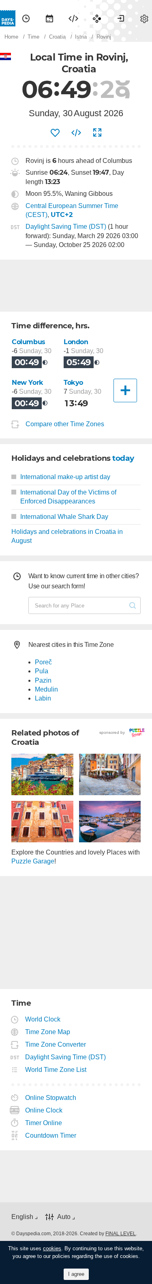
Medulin (46, 689)
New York (27, 382)
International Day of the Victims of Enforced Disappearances (68, 497)
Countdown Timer (51, 1135)
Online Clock (44, 1110)
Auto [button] (64, 1216)
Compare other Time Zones (65, 424)
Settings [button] (144, 18)
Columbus (28, 342)
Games (97, 18)
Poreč (43, 662)
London (76, 342)
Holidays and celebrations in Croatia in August (67, 536)
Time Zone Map (48, 1031)
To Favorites (55, 133)
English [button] (22, 1216)
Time (26, 18)
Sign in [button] (120, 18)
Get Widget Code (76, 133)
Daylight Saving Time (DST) (66, 226)
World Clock (43, 1019)
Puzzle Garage (32, 861)
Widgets (73, 18)
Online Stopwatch (51, 1097)
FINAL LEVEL (120, 1233)
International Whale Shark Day (64, 516)
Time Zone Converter (56, 1044)
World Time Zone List (56, 1069)
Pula (41, 671)
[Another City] (125, 390)
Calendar (49, 18)
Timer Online (44, 1122)
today (123, 458)
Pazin (43, 680)
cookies (52, 1248)
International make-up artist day (65, 476)
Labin (43, 698)
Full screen (97, 133)
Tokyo (73, 382)
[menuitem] (26, 18)
